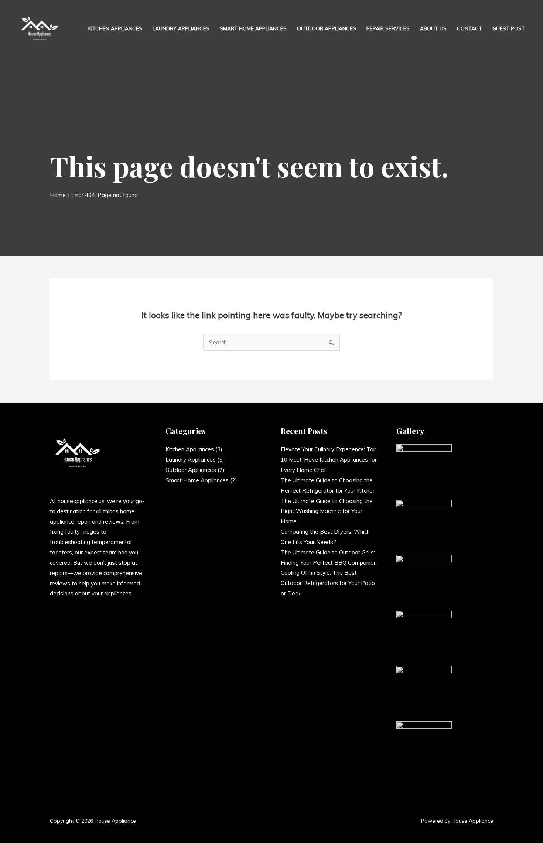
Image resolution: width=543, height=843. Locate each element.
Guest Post (508, 28)
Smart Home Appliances (253, 28)
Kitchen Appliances (115, 28)
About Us (433, 28)
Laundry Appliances (181, 28)
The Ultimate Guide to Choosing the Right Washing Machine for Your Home (327, 511)
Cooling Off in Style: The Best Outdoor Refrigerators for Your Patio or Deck (328, 583)
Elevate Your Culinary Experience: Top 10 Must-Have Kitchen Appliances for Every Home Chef (329, 459)
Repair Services (388, 28)
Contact (469, 28)
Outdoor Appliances (326, 28)
